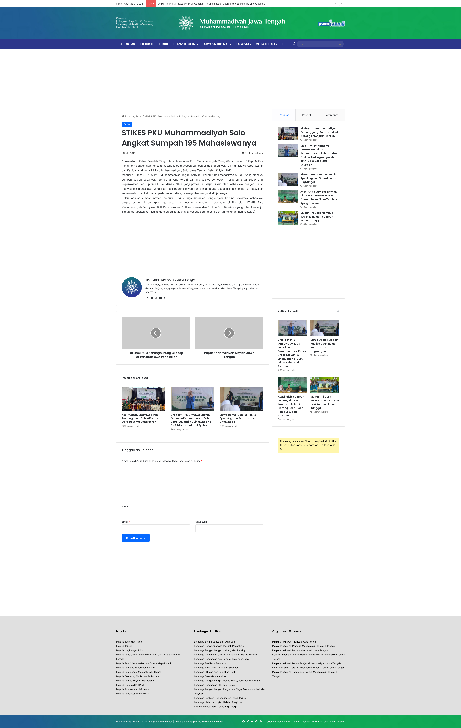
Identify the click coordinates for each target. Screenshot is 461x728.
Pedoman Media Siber (277, 721)
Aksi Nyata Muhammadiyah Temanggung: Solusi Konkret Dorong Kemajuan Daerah (141, 418)
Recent (306, 115)
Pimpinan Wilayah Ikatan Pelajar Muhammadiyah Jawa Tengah (306, 663)
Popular (284, 115)
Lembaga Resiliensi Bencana (210, 663)
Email (126, 521)
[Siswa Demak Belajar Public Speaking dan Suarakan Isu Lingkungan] (241, 399)
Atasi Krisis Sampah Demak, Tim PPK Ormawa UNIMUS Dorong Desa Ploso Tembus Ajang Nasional (318, 197)
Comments (331, 115)
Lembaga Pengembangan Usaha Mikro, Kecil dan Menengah (227, 680)
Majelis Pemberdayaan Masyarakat (135, 680)
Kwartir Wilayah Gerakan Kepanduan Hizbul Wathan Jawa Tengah (308, 667)
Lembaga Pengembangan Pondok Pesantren (219, 645)
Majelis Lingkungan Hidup (130, 650)
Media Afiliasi (265, 43)
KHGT (285, 43)
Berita (139, 116)
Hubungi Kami (320, 721)
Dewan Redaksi (301, 721)
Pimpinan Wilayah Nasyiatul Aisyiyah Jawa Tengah (300, 650)
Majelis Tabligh (124, 645)
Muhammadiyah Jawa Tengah (171, 279)
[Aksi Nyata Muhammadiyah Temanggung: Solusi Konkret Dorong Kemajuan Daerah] (143, 399)
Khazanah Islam (184, 43)
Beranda (129, 116)
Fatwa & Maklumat (216, 43)
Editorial (147, 43)
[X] (156, 298)
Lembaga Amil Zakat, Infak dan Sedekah (216, 667)
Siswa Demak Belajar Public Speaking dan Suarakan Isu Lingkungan (238, 418)
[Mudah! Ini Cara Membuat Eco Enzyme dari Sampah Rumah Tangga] (288, 218)
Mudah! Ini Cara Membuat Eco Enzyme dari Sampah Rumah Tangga (317, 216)
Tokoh (163, 43)
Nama (126, 506)
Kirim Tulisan (337, 721)
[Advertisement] (230, 78)
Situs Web (201, 521)
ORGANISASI (127, 43)
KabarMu (242, 43)
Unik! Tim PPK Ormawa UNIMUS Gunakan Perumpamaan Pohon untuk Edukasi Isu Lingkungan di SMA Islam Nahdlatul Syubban (229, 3)
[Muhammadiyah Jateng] (230, 23)
